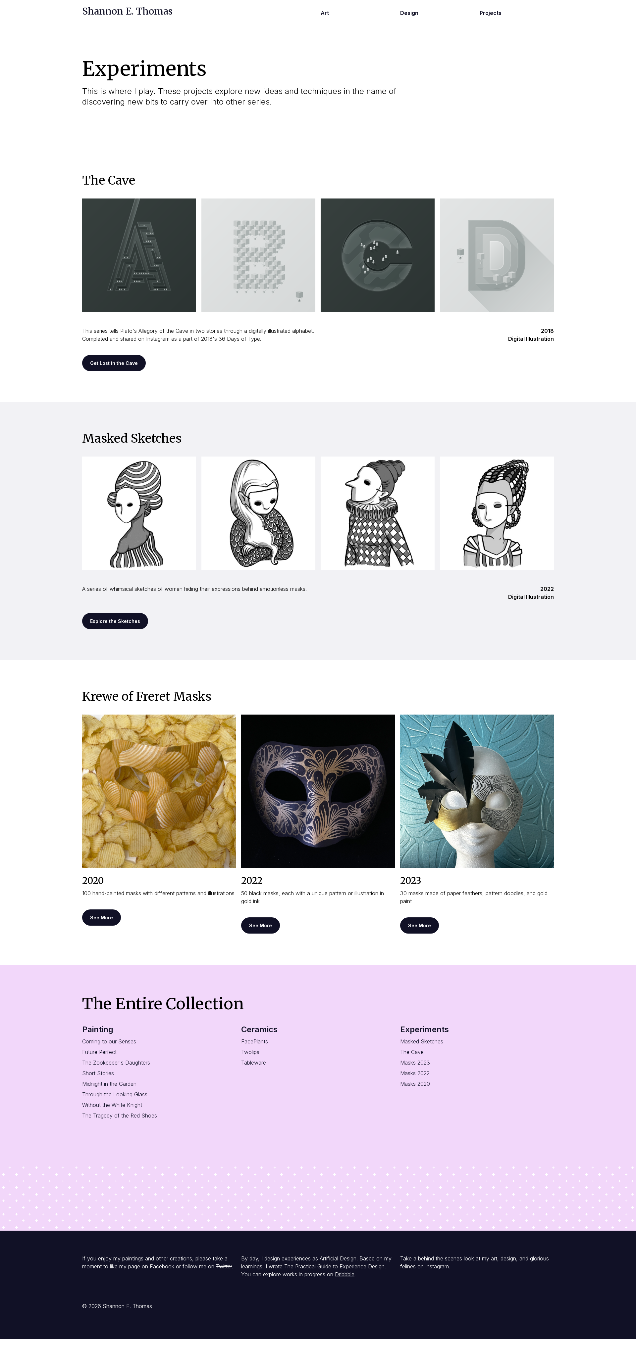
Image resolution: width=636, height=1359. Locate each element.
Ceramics (259, 1029)
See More (101, 917)
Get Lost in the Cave (114, 363)
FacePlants (254, 1041)
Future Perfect (99, 1052)
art (494, 1258)
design (508, 1258)
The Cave (412, 1052)
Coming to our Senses (109, 1041)
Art (325, 13)
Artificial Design (338, 1258)
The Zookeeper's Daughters (116, 1062)
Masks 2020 (415, 1083)
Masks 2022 (415, 1073)
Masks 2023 (415, 1062)
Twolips (250, 1052)
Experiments (424, 1029)
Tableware (253, 1062)
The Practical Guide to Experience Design (334, 1266)
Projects (491, 13)
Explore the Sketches (115, 621)
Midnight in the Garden (109, 1083)
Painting (97, 1029)
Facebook (162, 1266)
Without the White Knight (112, 1105)
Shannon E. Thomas (127, 11)
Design (409, 13)
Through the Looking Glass (114, 1094)
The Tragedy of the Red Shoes (119, 1115)
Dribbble (344, 1274)
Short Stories (98, 1073)
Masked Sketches (421, 1041)
